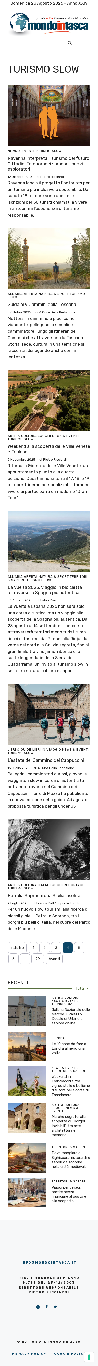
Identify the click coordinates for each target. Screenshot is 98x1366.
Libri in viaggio (46, 749)
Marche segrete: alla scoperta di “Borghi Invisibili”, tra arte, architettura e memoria (69, 1125)
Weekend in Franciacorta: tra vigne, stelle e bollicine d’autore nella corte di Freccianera (71, 1085)
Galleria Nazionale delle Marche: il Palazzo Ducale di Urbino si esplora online (71, 1016)
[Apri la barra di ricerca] (70, 43)
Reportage (74, 885)
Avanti (54, 959)
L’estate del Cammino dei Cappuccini (46, 760)
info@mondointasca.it (49, 1262)
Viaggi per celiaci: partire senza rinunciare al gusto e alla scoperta (69, 1194)
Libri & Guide (19, 749)
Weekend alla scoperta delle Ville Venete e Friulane (49, 449)
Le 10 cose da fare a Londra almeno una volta (69, 1048)
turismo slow (48, 151)
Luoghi (44, 436)
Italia (43, 885)
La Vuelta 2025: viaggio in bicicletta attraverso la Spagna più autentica (45, 590)
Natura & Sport (54, 294)
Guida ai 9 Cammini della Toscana (42, 304)
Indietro (17, 947)
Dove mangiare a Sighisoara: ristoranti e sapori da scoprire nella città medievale (71, 1160)
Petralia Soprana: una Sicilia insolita (44, 895)
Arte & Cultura (22, 436)
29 (37, 959)
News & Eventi (21, 151)
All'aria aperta (23, 294)
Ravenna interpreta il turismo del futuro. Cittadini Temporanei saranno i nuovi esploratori (49, 164)
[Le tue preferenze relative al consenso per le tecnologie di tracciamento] (89, 1357)
